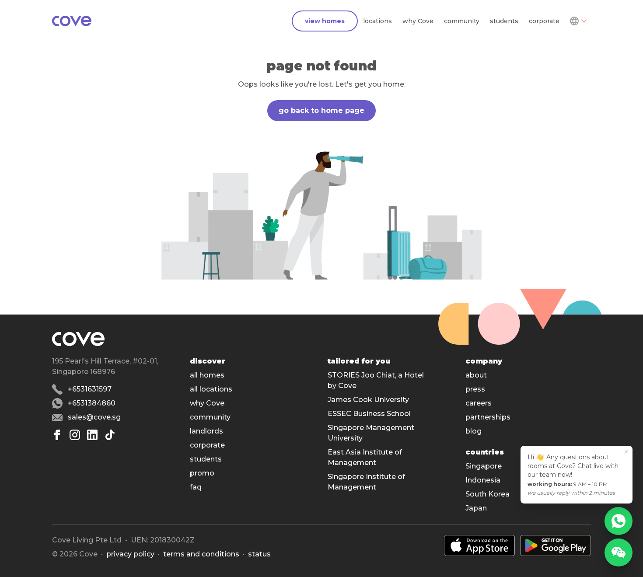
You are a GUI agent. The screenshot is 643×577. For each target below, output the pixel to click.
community (461, 21)
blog (473, 431)
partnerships (487, 417)
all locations (211, 389)
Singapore (483, 466)
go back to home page (321, 110)
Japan (476, 508)
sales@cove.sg (94, 417)
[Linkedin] (92, 435)
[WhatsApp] (619, 521)
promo (202, 473)
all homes (207, 375)
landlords (206, 431)
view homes (325, 21)
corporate (544, 21)
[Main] (71, 21)
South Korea (487, 494)
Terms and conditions (201, 554)
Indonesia (482, 480)
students (504, 21)
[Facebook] (57, 435)
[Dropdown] (578, 21)
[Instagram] (75, 435)
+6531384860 (91, 403)
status (259, 554)
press (475, 389)
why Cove (417, 21)
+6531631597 (90, 389)
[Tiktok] (110, 435)
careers (478, 403)
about (476, 375)
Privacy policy (130, 554)
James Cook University (368, 399)
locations (377, 21)
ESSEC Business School (369, 413)
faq (196, 487)
